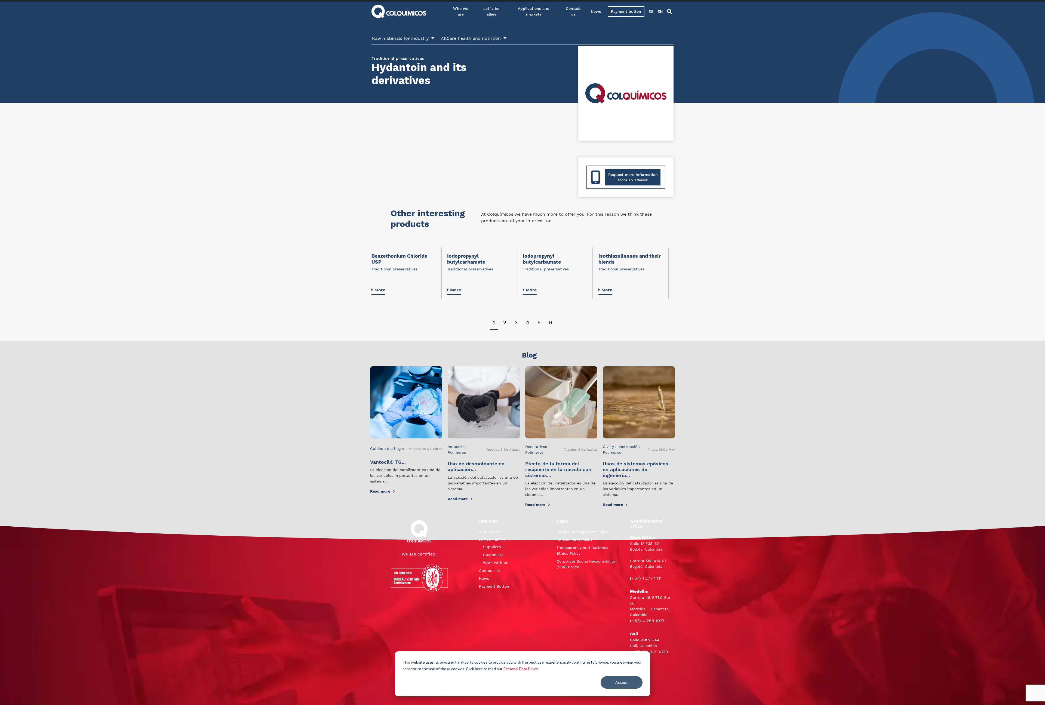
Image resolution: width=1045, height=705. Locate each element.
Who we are (460, 11)
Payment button (626, 11)
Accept (621, 682)
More (379, 289)
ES (650, 11)
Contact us (573, 11)
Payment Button (494, 586)
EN (660, 11)
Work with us (495, 562)
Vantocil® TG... (388, 462)
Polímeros (457, 452)
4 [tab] (527, 322)
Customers (493, 555)
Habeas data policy (574, 540)
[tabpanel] (406, 273)
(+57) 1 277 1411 (646, 578)
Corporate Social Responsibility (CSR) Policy (586, 564)
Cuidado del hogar (387, 448)
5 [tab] (539, 322)
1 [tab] (494, 322)
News (596, 11)
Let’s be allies (492, 540)
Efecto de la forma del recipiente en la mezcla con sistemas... (558, 469)
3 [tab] (516, 322)
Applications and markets (533, 11)
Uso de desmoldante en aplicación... (476, 466)
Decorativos (536, 446)
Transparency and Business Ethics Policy (582, 550)
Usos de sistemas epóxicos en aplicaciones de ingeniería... (635, 469)
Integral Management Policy (582, 532)
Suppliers (492, 547)
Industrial (457, 446)
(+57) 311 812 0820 (649, 651)
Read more (380, 491)
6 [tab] (550, 322)
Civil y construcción (621, 446)
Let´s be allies (491, 11)
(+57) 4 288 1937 (647, 620)
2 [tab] (504, 322)
